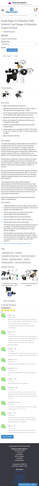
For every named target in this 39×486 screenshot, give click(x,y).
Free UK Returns (19, 481)
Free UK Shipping (19, 479)
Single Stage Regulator (16, 259)
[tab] (7, 56)
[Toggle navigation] (3, 10)
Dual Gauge (19, 253)
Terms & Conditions (19, 475)
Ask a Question (24, 484)
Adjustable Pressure (7, 253)
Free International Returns (18, 483)
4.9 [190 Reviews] (9, 32)
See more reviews (7, 436)
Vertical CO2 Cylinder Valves (23, 262)
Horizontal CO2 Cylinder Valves (10, 256)
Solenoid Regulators (7, 262)
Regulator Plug (5, 41)
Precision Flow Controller (28, 256)
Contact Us (19, 471)
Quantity (3, 47)
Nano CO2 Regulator (9, 301)
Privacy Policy (19, 477)
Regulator (4, 259)
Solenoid (26, 259)
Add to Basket (13, 50)
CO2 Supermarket (25, 446)
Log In (33, 484)
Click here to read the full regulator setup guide (17, 243)
